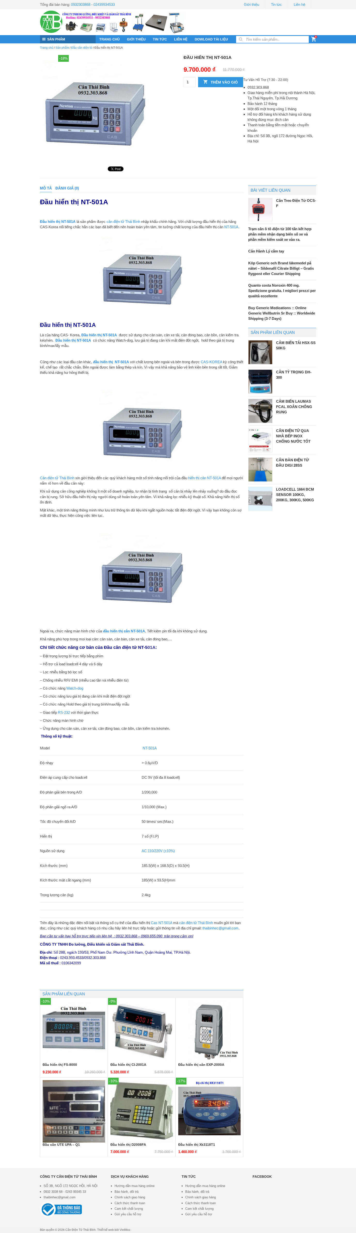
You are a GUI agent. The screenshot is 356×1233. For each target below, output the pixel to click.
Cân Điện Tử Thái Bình (80, 1230)
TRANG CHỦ (109, 39)
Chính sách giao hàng (130, 1197)
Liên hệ (299, 4)
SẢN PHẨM (56, 39)
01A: (130, 647)
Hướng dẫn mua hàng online (135, 1186)
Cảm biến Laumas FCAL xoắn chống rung (294, 406)
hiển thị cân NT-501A (204, 478)
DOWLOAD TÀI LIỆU (211, 39)
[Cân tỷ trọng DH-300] (260, 381)
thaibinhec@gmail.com (220, 928)
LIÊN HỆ (180, 39)
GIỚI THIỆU (136, 39)
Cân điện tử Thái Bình (57, 478)
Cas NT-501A (161, 923)
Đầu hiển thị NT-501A (73, 340)
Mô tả (46, 188)
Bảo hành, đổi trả (127, 1192)
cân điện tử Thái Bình (123, 222)
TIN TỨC (160, 39)
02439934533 (104, 4)
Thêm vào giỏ (224, 82)
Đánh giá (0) (67, 188)
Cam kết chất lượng (129, 1208)
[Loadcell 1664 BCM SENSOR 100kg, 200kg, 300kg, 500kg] (260, 499)
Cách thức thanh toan (130, 1203)
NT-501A (149, 748)
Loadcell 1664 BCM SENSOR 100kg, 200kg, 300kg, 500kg (295, 494)
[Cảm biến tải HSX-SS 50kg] (260, 352)
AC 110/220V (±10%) (158, 851)
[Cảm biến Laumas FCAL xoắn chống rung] (260, 411)
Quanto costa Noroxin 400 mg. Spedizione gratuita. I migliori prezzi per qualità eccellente (282, 290)
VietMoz (125, 1230)
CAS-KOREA (211, 362)
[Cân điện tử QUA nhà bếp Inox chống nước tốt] (260, 440)
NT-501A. (231, 227)
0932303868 (80, 4)
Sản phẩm (62, 47)
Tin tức (276, 4)
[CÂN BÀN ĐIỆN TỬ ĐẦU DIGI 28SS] (260, 469)
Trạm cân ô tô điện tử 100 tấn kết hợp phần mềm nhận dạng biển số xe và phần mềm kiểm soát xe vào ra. (279, 234)
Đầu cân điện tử (81, 47)
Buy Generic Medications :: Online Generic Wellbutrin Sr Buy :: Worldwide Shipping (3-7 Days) (281, 313)
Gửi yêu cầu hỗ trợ (128, 1214)
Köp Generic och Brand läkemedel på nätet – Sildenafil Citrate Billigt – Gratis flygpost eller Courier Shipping (281, 268)
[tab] (46, 188)
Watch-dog (74, 688)
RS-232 (64, 712)
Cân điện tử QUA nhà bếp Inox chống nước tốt (293, 436)
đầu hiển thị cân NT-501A (124, 631)
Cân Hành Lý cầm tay (266, 251)
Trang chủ (46, 47)
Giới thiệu (251, 4)
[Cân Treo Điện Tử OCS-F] (260, 209)
